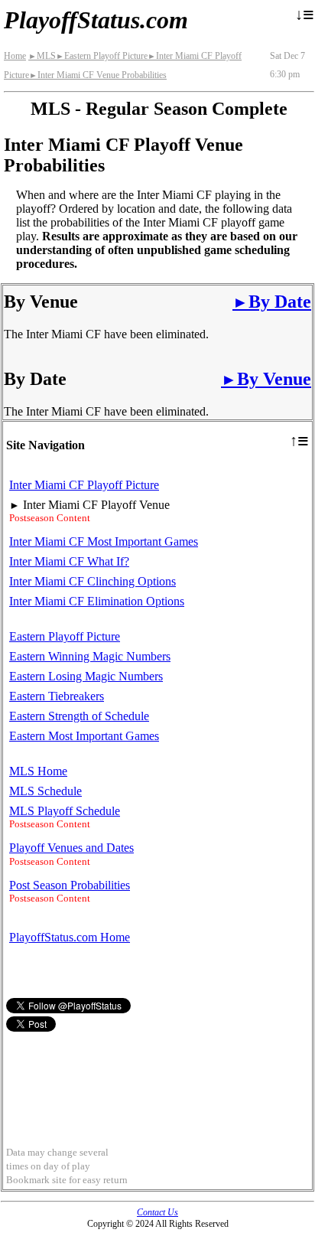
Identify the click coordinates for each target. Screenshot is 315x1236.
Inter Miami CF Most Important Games (103, 541)
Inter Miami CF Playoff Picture (84, 484)
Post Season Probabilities (69, 885)
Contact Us (157, 1212)
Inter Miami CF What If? (69, 561)
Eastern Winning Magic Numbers (89, 656)
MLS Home (38, 771)
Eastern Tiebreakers (56, 696)
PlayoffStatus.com (96, 20)
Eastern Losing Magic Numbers (86, 676)
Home (15, 56)
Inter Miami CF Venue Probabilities (98, 75)
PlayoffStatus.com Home (69, 937)
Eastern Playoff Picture (102, 56)
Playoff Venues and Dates (71, 847)
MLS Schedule (45, 790)
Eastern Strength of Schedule (79, 715)
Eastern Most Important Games (84, 735)
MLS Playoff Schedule (64, 810)
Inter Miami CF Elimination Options (96, 601)
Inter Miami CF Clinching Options (92, 581)
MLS (42, 56)
